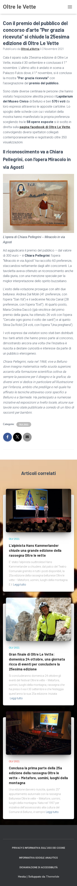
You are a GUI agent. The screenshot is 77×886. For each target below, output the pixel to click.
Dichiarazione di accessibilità (39, 867)
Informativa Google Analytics (38, 857)
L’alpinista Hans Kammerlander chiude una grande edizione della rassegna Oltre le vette (35, 550)
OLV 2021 (23, 424)
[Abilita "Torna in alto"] (69, 878)
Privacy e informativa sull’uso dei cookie (38, 848)
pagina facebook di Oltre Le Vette (45, 127)
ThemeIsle (52, 876)
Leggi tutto (19, 584)
